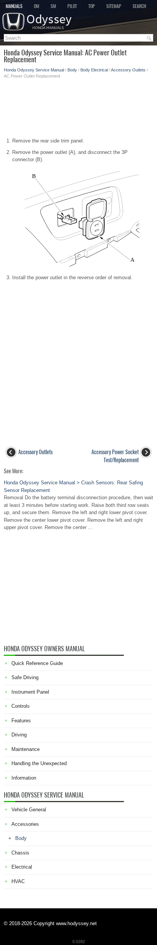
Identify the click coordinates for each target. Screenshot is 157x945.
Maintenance (25, 749)
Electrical (21, 867)
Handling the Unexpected (39, 763)
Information (23, 778)
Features (21, 720)
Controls (20, 706)
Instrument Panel (30, 692)
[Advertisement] (78, 106)
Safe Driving (24, 677)
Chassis (20, 853)
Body (72, 70)
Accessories (25, 824)
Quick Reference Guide (37, 663)
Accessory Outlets (128, 70)
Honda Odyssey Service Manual (34, 70)
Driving (19, 735)
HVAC (18, 881)
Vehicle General (28, 809)
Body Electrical (94, 70)
